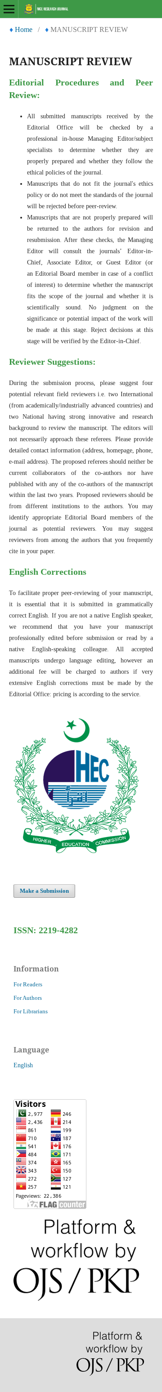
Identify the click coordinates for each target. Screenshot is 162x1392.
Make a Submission (44, 890)
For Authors (28, 997)
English (23, 1065)
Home (23, 29)
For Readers (28, 984)
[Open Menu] (9, 9)
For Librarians (31, 1011)
